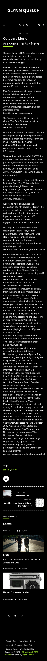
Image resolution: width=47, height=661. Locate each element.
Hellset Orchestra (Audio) (16, 592)
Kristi (6, 554)
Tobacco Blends (12, 649)
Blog (14, 641)
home (32, 641)
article (6, 469)
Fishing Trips (23, 641)
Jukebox (7, 523)
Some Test (28, 645)
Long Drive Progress (14, 645)
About (8, 641)
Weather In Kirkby (27, 649)
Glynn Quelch (23, 10)
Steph (14, 469)
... (20, 562)
